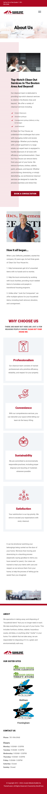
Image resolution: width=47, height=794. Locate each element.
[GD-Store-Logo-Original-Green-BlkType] (23, 672)
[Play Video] (23, 62)
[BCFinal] (23, 679)
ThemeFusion (8, 786)
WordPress (39, 786)
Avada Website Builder (31, 783)
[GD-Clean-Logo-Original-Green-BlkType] (23, 666)
